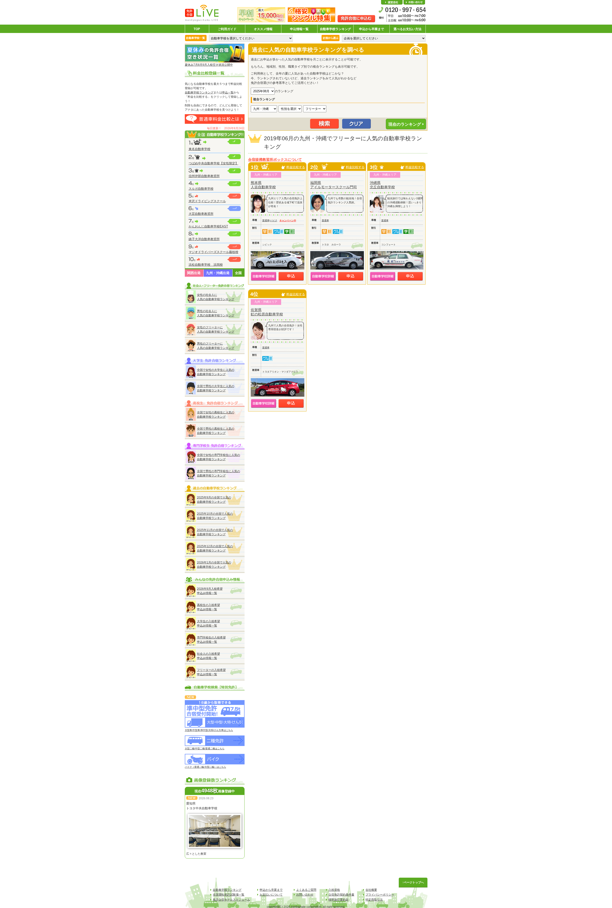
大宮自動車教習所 (201, 214)
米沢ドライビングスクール (207, 201)
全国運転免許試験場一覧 (228, 894)
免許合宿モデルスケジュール (231, 899)
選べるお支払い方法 (407, 29)
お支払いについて (271, 894)
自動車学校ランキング (335, 29)
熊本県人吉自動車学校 (263, 185)
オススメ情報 (263, 29)
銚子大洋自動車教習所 (204, 239)
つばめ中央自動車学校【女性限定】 (213, 163)
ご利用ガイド (227, 29)
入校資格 (334, 890)
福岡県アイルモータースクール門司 (333, 185)
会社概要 (392, 2)
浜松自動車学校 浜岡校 (206, 264)
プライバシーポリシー (380, 894)
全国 (238, 273)
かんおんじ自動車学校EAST (208, 226)
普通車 (265, 220)
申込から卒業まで (371, 29)
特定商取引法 (374, 899)
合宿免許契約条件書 (341, 894)
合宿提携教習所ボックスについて (275, 160)
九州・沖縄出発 (218, 273)
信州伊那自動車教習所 (204, 176)
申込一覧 (228, 92)
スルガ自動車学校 (201, 188)
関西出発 (194, 273)
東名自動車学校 (199, 149)
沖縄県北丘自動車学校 (382, 185)
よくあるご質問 (306, 890)
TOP (197, 29)
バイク (273, 220)
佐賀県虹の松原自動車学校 (267, 312)
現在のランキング (404, 124)
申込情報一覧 (299, 29)
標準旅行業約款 (338, 899)
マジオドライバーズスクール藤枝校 (213, 252)
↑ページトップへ (413, 882)
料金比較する (295, 167)
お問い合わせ (414, 2)
